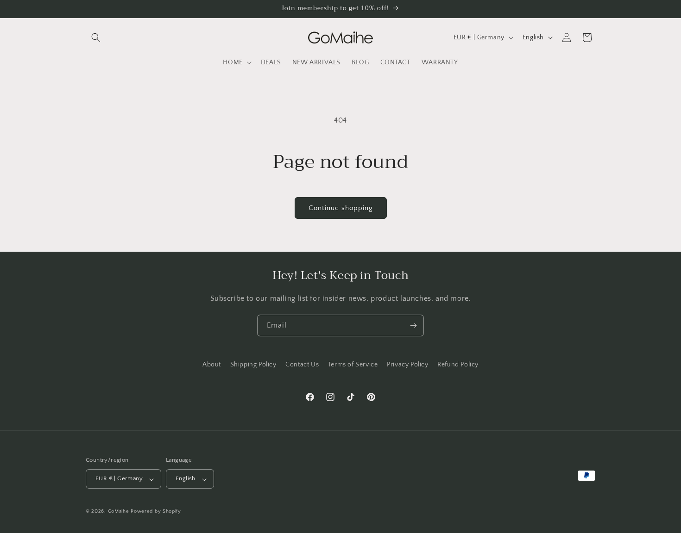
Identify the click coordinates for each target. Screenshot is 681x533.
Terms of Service (353, 364)
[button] (96, 37)
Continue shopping (341, 208)
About (211, 364)
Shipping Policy (253, 364)
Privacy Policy (407, 364)
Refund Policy (458, 364)
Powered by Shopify (156, 511)
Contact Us (302, 364)
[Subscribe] (413, 325)
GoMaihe (118, 511)
